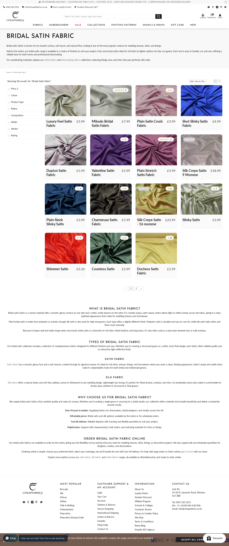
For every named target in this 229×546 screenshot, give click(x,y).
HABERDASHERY (59, 25)
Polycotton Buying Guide (72, 517)
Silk (61, 493)
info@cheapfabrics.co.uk (36, 7)
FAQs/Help (102, 525)
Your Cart (101, 496)
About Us (139, 489)
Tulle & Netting (67, 505)
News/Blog (140, 525)
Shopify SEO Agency (145, 529)
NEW (193, 25)
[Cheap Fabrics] (15, 16)
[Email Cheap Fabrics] (208, 7)
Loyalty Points (141, 493)
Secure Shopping (105, 508)
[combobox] (108, 16)
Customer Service (143, 509)
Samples (101, 521)
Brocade (64, 489)
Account (101, 500)
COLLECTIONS (96, 25)
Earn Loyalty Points (62, 7)
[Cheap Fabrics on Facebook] (213, 7)
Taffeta (63, 501)
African (63, 497)
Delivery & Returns (106, 504)
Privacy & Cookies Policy (146, 513)
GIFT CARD (177, 25)
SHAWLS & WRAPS (154, 25)
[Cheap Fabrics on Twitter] (225, 7)
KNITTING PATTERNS (123, 25)
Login (99, 492)
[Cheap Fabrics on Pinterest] (221, 7)
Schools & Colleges (144, 505)
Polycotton (65, 513)
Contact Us (102, 529)
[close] (225, 2)
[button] (215, 81)
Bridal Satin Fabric (20, 72)
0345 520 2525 (12, 7)
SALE (78, 25)
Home (8, 72)
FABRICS (38, 25)
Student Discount (143, 497)
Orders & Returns (105, 517)
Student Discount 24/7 (87, 7)
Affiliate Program (143, 501)
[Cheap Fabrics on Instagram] (217, 7)
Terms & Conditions (144, 521)
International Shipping (108, 513)
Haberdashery (66, 509)
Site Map (139, 517)
